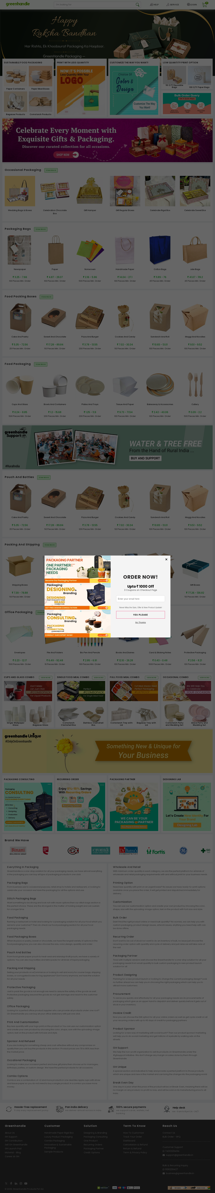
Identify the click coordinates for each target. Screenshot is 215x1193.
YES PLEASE (140, 614)
